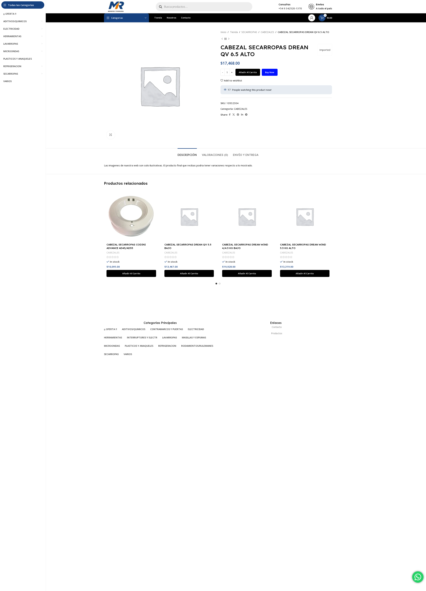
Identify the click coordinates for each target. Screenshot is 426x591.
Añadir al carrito (248, 72)
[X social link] (233, 114)
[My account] (312, 17)
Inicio (223, 32)
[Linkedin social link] (242, 114)
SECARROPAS (249, 32)
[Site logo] (115, 6)
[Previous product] (222, 39)
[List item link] (276, 327)
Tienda (234, 32)
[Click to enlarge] (110, 135)
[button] (131, 273)
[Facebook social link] (229, 114)
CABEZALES (267, 32)
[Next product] (228, 39)
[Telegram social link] (246, 114)
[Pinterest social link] (238, 114)
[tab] (187, 153)
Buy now (269, 72)
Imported (324, 49)
